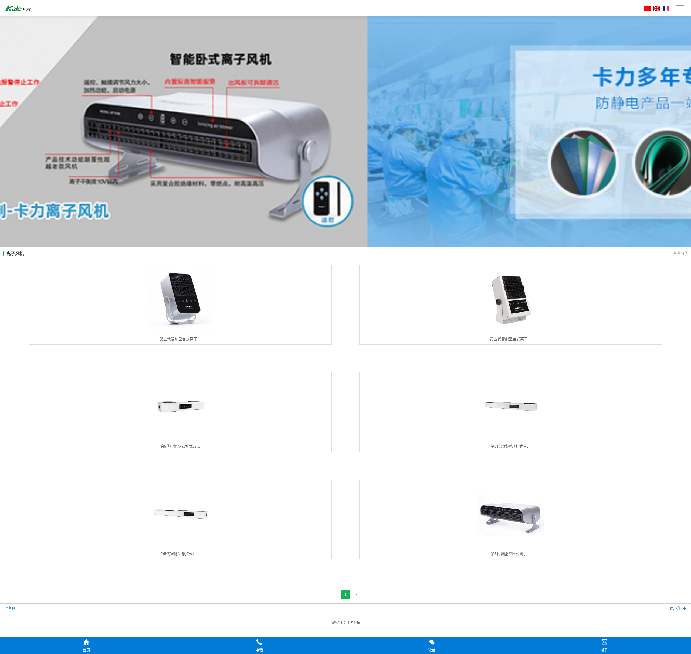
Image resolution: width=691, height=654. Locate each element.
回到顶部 (674, 608)
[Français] (665, 9)
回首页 (10, 608)
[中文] (646, 9)
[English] (655, 9)
